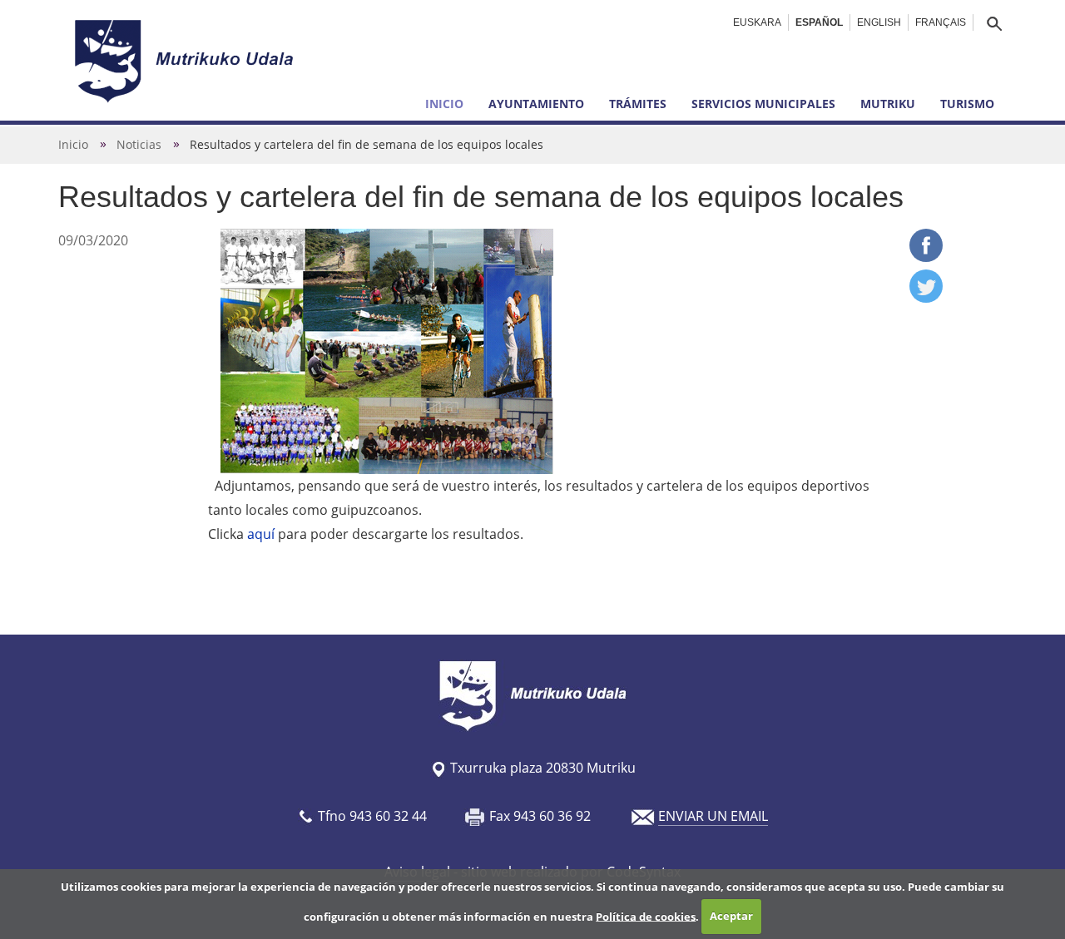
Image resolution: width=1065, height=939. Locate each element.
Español (819, 22)
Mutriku (887, 103)
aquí (262, 534)
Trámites (637, 103)
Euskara (757, 22)
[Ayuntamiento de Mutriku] (186, 61)
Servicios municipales (763, 103)
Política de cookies (646, 915)
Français (940, 22)
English (879, 22)
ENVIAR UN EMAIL (713, 816)
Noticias (138, 144)
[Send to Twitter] (926, 298)
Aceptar (731, 915)
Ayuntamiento (536, 103)
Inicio (444, 103)
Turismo (967, 103)
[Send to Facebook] (926, 257)
